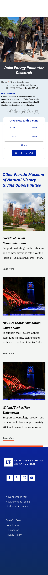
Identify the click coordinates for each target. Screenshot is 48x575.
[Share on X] (30, 112)
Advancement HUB (17, 496)
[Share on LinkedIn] (17, 112)
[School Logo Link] (22, 462)
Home (4, 82)
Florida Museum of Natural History (20, 85)
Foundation (12, 525)
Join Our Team (14, 520)
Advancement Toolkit (18, 501)
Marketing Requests (17, 506)
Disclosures (12, 530)
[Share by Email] (37, 112)
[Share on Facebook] (11, 112)
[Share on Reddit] (24, 112)
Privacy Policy (14, 534)
